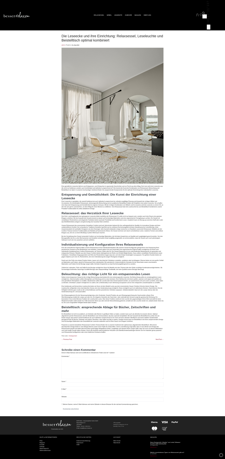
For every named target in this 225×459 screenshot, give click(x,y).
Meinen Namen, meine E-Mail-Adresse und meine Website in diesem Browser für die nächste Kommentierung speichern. (100, 404)
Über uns (147, 15)
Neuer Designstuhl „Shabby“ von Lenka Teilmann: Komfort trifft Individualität (165, 443)
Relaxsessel (99, 15)
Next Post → (159, 339)
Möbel (109, 15)
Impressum (79, 442)
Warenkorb (116, 442)
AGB (77, 444)
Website (64, 396)
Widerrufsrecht (44, 448)
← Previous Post (67, 339)
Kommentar (66, 356)
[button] (204, 13)
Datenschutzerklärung (83, 441)
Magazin (138, 15)
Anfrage (42, 446)
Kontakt (42, 444)
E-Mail (64, 389)
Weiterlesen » (153, 447)
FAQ (41, 441)
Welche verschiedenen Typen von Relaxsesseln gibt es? (167, 452)
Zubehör (128, 15)
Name (64, 381)
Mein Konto (116, 441)
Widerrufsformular (45, 450)
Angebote (118, 15)
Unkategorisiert (73, 336)
